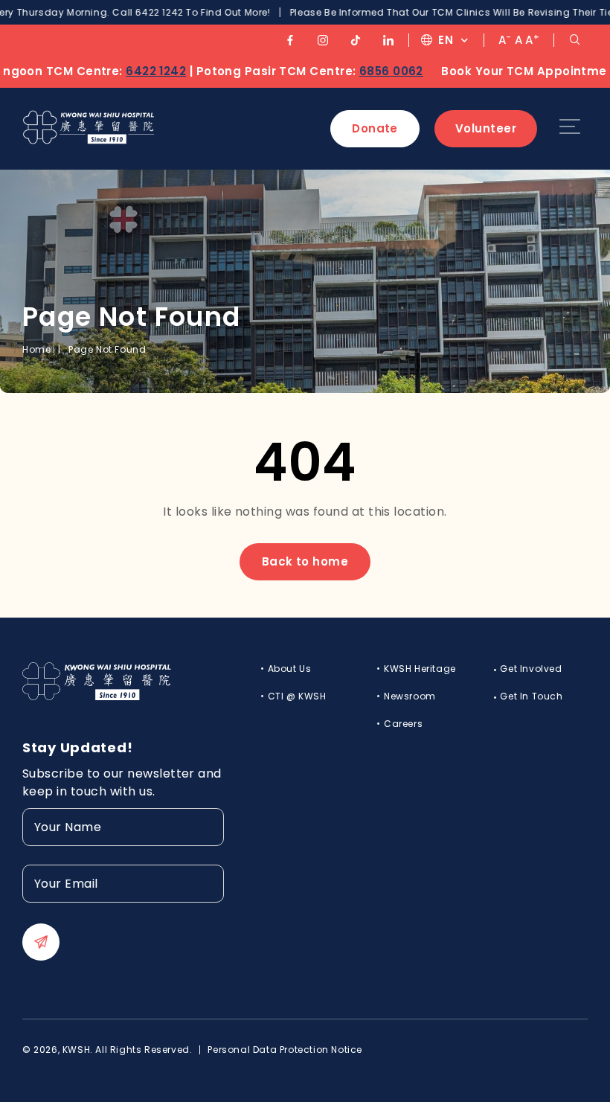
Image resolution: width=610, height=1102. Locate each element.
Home (36, 349)
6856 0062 (371, 71)
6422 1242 (136, 71)
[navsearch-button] (574, 39)
